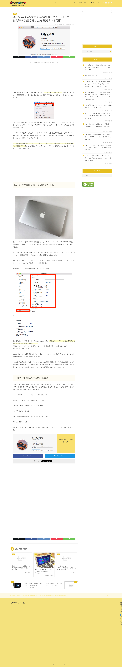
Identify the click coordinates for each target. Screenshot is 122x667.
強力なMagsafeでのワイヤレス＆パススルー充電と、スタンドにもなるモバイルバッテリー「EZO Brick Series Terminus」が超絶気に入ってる (98, 96)
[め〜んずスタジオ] (18, 6)
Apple (15, 13)
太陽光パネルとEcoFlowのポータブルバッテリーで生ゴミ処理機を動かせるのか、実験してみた (97, 116)
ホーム (57, 3)
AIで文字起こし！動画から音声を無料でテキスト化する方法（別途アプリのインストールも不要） (97, 67)
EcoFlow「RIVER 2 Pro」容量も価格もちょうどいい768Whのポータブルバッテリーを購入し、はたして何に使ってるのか (98, 84)
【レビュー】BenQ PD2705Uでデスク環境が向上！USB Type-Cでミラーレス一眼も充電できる (98, 147)
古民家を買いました (91, 75)
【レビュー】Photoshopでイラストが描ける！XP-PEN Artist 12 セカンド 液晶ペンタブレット (98, 137)
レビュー (66, 3)
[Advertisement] (44, 76)
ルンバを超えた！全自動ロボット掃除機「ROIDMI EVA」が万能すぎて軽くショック (97, 126)
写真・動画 (83, 3)
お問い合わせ (95, 3)
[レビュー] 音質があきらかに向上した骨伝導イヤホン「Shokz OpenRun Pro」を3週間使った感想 (98, 158)
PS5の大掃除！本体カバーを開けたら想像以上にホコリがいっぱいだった (98, 106)
